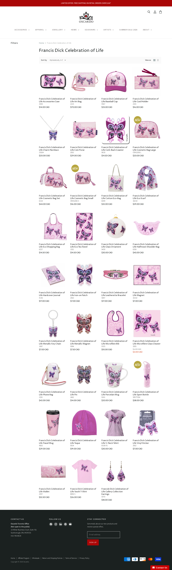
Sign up (93, 542)
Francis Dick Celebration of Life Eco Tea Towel (83, 245)
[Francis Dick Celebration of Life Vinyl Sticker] (147, 423)
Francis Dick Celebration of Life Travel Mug (52, 442)
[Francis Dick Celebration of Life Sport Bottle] (147, 374)
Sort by (44, 60)
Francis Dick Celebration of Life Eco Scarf (146, 197)
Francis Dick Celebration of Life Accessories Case (52, 100)
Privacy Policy (84, 558)
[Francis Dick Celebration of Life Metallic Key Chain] (53, 323)
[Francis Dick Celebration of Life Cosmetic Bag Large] (147, 129)
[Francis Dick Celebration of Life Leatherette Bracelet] (115, 275)
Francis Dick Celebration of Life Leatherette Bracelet (114, 294)
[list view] (158, 60)
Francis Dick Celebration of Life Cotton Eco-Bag (114, 197)
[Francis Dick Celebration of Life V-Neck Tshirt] (115, 423)
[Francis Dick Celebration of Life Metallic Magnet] (84, 323)
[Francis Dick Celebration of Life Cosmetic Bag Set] (53, 178)
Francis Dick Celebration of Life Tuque (83, 442)
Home (41, 43)
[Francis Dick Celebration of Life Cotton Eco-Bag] (115, 178)
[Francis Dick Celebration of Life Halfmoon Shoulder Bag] (147, 226)
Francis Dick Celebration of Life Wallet (52, 490)
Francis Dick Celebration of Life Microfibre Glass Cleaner (146, 342)
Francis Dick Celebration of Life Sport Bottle (146, 393)
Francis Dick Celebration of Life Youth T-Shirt (83, 490)
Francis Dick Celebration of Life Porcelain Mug (114, 393)
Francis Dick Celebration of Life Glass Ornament (114, 245)
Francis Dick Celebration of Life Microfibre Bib (114, 342)
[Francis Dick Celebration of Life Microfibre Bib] (115, 323)
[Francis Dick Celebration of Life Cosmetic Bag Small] (84, 178)
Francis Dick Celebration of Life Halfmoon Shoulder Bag (146, 245)
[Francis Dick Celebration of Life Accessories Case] (53, 81)
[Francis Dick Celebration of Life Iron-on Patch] (84, 275)
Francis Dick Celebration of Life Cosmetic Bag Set (52, 197)
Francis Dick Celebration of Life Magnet (146, 294)
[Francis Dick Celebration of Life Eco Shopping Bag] (53, 226)
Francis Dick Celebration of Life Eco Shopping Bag (52, 245)
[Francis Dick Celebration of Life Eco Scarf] (147, 178)
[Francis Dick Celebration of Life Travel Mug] (53, 423)
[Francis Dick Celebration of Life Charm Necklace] (53, 129)
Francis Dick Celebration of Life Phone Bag (52, 393)
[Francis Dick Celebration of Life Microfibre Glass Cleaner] (147, 323)
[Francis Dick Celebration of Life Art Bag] (84, 81)
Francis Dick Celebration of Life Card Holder (146, 100)
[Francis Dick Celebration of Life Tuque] (84, 423)
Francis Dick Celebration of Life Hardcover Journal (52, 294)
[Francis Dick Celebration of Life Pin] (84, 374)
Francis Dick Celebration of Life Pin (83, 393)
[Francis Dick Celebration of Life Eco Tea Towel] (84, 226)
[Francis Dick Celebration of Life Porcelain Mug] (115, 374)
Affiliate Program (23, 558)
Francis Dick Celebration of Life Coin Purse (83, 148)
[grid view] (154, 60)
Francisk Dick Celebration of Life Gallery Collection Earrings (114, 492)
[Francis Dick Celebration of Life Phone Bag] (53, 374)
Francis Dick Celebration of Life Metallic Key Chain (52, 342)
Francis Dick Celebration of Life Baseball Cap (114, 100)
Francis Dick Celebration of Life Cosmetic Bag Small (83, 197)
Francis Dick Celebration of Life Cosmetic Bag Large (146, 148)
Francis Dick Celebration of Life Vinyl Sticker (146, 442)
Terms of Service (71, 558)
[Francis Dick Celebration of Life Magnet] (147, 275)
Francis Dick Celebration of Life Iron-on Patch (83, 294)
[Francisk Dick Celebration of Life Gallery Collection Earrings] (115, 471)
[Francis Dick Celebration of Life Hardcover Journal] (53, 275)
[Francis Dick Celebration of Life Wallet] (53, 471)
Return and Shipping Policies (52, 558)
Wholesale (35, 558)
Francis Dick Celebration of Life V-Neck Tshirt (114, 442)
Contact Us (161, 568)
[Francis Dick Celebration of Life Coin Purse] (84, 129)
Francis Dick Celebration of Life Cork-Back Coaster (114, 148)
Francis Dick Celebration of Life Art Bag (83, 100)
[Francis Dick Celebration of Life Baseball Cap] (115, 81)
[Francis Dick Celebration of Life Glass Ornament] (115, 226)
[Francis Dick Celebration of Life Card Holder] (147, 81)
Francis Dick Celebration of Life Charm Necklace (52, 148)
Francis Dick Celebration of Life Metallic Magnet (83, 342)
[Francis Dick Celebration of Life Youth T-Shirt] (84, 471)
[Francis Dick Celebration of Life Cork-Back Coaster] (115, 129)
